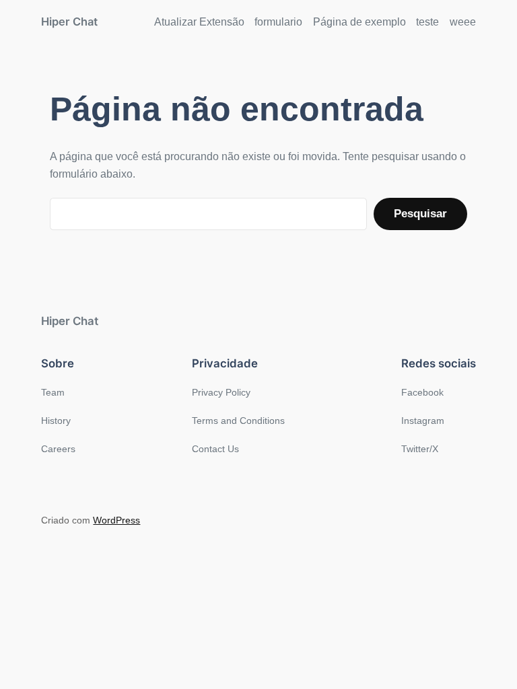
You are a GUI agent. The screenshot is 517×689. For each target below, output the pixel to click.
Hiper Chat (69, 21)
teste (427, 22)
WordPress (116, 520)
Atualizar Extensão (199, 22)
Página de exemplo (359, 22)
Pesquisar (420, 213)
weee (463, 22)
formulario (278, 22)
